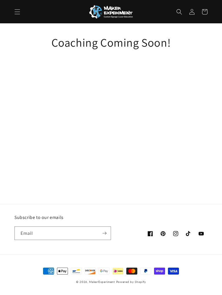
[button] (17, 11)
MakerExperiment (102, 281)
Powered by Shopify (131, 281)
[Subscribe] (104, 233)
